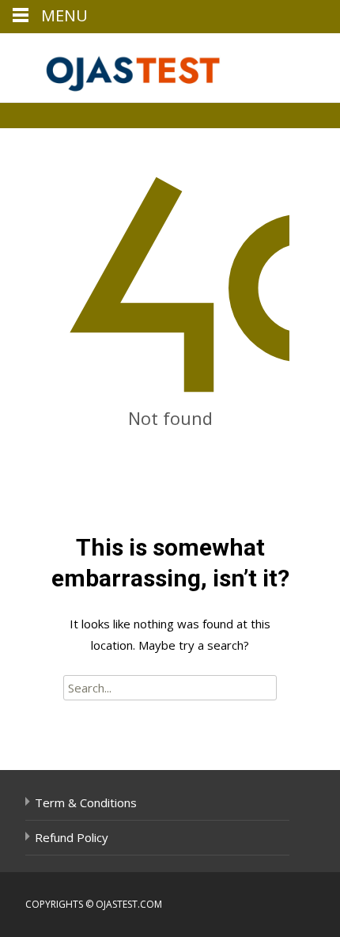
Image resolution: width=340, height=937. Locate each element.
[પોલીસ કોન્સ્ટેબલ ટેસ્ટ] (123, 65)
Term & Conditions (86, 802)
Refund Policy (71, 837)
